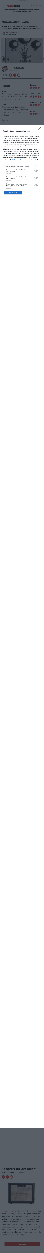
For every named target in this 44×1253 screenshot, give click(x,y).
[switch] (36, 171)
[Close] (40, 129)
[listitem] (22, 166)
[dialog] (22, 626)
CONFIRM (13, 192)
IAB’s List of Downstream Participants (24, 160)
